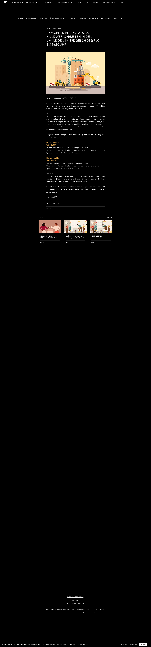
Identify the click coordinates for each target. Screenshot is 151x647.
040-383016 (82, 609)
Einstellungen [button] (124, 644)
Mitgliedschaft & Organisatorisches (88, 18)
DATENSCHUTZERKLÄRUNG (75, 597)
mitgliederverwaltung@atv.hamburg (65, 609)
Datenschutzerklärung (82, 644)
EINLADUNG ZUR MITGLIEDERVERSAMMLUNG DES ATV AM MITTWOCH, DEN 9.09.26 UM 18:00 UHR (49, 237)
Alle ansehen (109, 217)
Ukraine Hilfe (71, 18)
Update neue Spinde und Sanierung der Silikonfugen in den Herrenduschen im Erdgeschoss (75, 237)
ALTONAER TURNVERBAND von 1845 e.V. (24, 3)
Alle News (20, 18)
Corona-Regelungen (31, 18)
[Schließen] (149, 644)
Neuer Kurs (43, 18)
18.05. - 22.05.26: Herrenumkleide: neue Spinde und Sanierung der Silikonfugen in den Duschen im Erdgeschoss (100, 237)
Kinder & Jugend (105, 18)
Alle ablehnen (133, 644)
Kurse (115, 18)
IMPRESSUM (75, 600)
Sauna (121, 18)
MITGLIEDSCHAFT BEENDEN (75, 603)
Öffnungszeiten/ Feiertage (57, 18)
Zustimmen (143, 644)
